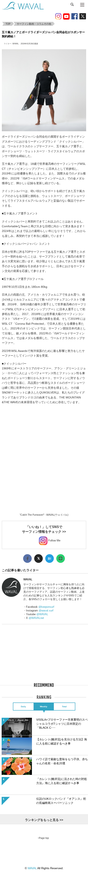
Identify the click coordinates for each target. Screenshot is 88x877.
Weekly (43, 706)
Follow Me (53, 540)
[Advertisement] (44, 453)
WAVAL (15, 44)
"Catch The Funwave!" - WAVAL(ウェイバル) (44, 514)
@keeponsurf (46, 606)
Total (64, 706)
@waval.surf (46, 610)
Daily (23, 706)
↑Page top (43, 838)
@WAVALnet (36, 617)
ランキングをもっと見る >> (44, 820)
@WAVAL (42, 614)
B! (49, 558)
